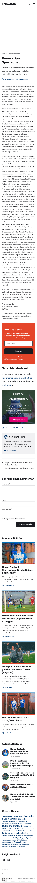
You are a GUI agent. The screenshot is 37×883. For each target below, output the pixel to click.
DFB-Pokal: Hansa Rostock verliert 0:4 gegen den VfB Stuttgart (17, 618)
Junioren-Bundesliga (19, 833)
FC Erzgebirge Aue (27, 823)
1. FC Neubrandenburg (7, 816)
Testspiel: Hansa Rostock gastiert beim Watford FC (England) (16, 669)
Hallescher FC (31, 828)
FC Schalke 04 (5, 828)
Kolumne (9, 428)
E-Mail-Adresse (7, 509)
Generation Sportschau (14, 53)
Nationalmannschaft (6, 838)
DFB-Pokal (12, 821)
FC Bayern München (6, 823)
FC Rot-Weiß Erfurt (27, 826)
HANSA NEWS (9, 4)
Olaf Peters (24, 79)
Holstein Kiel (28, 830)
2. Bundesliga (28, 816)
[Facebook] (13, 860)
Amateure (12, 819)
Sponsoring (14, 840)
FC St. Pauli (11, 828)
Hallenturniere (24, 828)
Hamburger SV (6, 831)
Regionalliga (24, 838)
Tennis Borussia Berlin (7, 842)
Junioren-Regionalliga (8, 835)
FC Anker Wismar (23, 821)
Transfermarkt (7, 844)
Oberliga (15, 838)
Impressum (5, 870)
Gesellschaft (17, 828)
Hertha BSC (21, 831)
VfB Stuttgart (5, 846)
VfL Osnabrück (12, 846)
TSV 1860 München (17, 844)
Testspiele (18, 842)
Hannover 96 (14, 831)
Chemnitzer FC (5, 821)
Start (3, 53)
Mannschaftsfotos (28, 835)
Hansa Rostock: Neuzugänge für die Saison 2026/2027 (17, 570)
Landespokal (19, 835)
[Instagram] (8, 860)
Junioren (6, 833)
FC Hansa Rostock (21, 428)
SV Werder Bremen (22, 840)
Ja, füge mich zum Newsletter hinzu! (14, 519)
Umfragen (6, 385)
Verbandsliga (25, 844)
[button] (30, 4)
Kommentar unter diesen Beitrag (17, 378)
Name (4, 500)
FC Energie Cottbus (17, 823)
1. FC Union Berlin (17, 816)
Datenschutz (5, 874)
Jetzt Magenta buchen (18, 420)
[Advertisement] (18, 31)
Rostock (32, 838)
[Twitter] (4, 860)
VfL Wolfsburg (21, 846)
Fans (17, 821)
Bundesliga (22, 819)
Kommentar (6, 484)
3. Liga (4, 819)
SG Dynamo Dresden (6, 840)
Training (24, 842)
